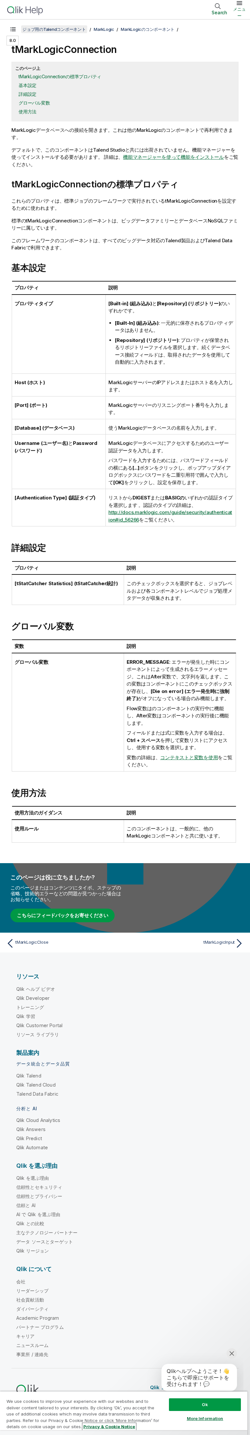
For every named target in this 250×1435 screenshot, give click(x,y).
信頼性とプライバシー (39, 1196)
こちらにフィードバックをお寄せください (62, 915)
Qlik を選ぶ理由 (32, 1178)
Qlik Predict (29, 1138)
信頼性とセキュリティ (39, 1187)
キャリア (25, 1336)
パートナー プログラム (40, 1327)
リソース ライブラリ (37, 1034)
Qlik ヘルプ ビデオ (35, 989)
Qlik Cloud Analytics (38, 1120)
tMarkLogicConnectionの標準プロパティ (60, 76)
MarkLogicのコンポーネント (147, 29)
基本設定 (27, 85)
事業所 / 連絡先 (32, 1354)
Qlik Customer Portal (39, 1025)
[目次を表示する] (13, 29)
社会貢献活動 (30, 1300)
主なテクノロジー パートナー (46, 1232)
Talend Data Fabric (37, 1094)
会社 (20, 1281)
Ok (205, 1404)
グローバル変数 (34, 103)
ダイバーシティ (32, 1309)
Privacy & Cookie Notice (109, 1426)
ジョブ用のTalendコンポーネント (54, 29)
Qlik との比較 (30, 1223)
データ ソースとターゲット (44, 1241)
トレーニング (30, 1007)
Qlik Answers (31, 1129)
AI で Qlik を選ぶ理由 (38, 1214)
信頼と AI (25, 1205)
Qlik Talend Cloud (36, 1085)
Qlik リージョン (32, 1250)
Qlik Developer (32, 998)
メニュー (239, 12)
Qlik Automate (32, 1147)
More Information (205, 1418)
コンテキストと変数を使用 (189, 757)
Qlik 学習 (25, 1016)
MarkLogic (104, 29)
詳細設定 (27, 94)
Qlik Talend (28, 1075)
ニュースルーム (32, 1345)
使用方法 (27, 111)
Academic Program (37, 1318)
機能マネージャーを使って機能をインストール (173, 157)
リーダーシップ (32, 1290)
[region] (123, 1413)
